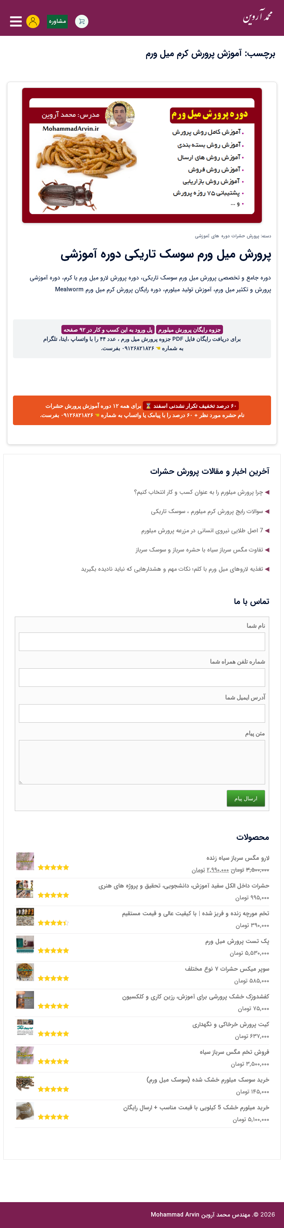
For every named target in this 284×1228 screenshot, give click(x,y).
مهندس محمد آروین (200, 1214)
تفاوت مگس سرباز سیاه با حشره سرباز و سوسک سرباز (199, 549)
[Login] (33, 21)
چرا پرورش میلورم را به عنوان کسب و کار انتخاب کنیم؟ (198, 492)
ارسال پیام (245, 798)
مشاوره (57, 21)
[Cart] (81, 21)
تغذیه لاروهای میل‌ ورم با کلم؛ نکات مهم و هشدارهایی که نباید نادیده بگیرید (172, 569)
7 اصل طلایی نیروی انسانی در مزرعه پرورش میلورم (202, 530)
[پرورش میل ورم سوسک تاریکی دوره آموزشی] (142, 155)
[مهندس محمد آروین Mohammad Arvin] (257, 16)
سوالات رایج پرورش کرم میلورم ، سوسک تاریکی (207, 511)
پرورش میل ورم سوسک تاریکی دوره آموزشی (166, 254)
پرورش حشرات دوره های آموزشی (227, 236)
